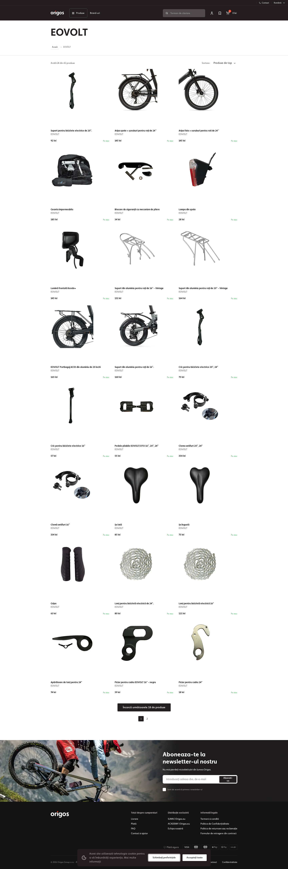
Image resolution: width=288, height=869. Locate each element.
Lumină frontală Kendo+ (63, 288)
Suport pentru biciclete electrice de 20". (71, 130)
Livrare (134, 819)
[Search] (167, 13)
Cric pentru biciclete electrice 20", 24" (198, 367)
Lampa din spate (187, 209)
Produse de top (223, 62)
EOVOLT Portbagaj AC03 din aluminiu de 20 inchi (76, 367)
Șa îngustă (184, 524)
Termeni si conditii (209, 819)
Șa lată (118, 524)
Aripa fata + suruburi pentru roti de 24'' (199, 130)
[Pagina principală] (60, 814)
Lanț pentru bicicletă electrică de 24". (134, 603)
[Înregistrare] (211, 13)
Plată (133, 823)
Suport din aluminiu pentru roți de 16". (134, 367)
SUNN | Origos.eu (176, 819)
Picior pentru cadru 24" (190, 682)
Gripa (53, 603)
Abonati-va (227, 779)
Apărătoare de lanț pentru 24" (66, 682)
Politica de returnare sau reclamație (218, 828)
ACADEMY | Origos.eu (179, 823)
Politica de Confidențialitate (214, 823)
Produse (80, 13)
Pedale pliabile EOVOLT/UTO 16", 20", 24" (136, 445)
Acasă (55, 47)
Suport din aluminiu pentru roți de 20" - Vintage (203, 288)
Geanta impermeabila (62, 209)
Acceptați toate (194, 857)
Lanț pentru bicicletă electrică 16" (196, 603)
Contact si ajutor (139, 833)
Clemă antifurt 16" (60, 524)
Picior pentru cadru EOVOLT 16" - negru (135, 682)
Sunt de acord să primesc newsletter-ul (184, 789)
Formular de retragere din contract (218, 833)
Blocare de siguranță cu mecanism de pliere (137, 209)
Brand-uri (95, 13)
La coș (82, 701)
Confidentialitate (229, 862)
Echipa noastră (175, 828)
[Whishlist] (219, 13)
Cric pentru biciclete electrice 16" (68, 445)
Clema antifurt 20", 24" (190, 445)
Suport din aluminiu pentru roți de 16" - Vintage (139, 288)
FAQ (133, 828)
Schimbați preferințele (164, 857)
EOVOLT (55, 134)
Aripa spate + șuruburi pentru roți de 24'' (135, 130)
